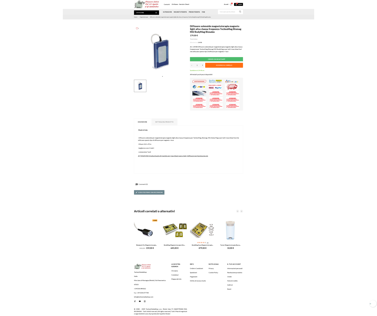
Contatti (167, 4)
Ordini (229, 277)
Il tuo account (234, 264)
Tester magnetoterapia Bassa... (230, 245)
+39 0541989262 (140, 289)
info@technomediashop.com (143, 297)
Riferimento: (194, 42)
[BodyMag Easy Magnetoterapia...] (203, 230)
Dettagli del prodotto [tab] (164, 122)
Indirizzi (230, 285)
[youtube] (140, 301)
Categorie (140, 12)
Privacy (211, 268)
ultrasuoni (167, 12)
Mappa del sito (176, 279)
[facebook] (135, 301)
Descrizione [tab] (142, 122)
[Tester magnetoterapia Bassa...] (230, 230)
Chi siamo (174, 271)
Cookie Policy (213, 272)
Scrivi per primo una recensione (150, 192)
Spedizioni (193, 272)
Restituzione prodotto (234, 272)
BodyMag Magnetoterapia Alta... (174, 245)
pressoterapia (194, 12)
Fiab (203, 12)
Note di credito (232, 281)
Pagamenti (193, 277)
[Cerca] (240, 12)
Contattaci (175, 275)
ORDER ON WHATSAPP (216, 59)
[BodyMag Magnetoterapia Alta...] (175, 230)
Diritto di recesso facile (198, 281)
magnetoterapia (180, 12)
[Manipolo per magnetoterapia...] (147, 230)
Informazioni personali (234, 268)
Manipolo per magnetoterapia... (146, 245)
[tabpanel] (160, 51)
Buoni (229, 289)
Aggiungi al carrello (224, 65)
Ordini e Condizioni (196, 268)
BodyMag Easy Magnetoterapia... (202, 245)
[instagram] (144, 301)
